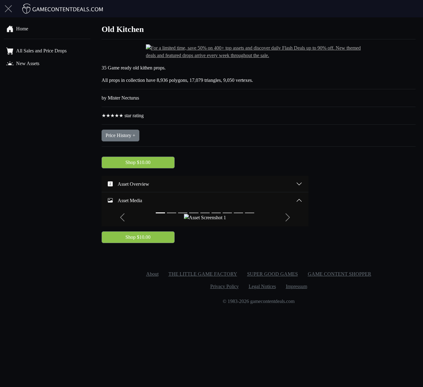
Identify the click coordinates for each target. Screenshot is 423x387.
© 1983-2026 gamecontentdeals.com (258, 301)
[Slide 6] (216, 212)
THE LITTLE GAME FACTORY (202, 274)
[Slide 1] (160, 212)
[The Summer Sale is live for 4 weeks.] (258, 51)
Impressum (296, 286)
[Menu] (8, 8)
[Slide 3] (182, 212)
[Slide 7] (227, 212)
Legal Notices (262, 286)
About (152, 274)
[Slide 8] (238, 212)
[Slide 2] (171, 212)
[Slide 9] (249, 212)
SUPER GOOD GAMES (272, 274)
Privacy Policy (224, 286)
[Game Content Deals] (62, 8)
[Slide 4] (193, 212)
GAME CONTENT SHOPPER (339, 274)
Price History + (120, 135)
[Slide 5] (205, 212)
